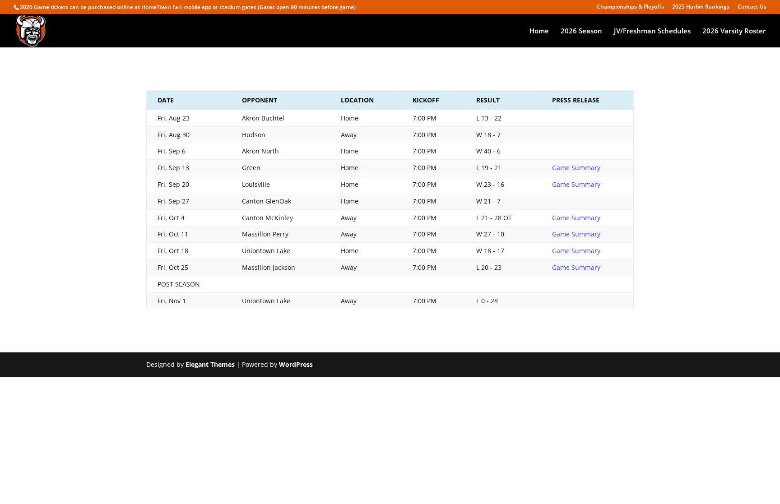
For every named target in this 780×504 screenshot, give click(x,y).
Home (539, 31)
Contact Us (752, 7)
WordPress (296, 364)
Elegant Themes (210, 364)
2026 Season (581, 31)
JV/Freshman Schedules (652, 31)
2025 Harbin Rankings (700, 7)
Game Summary (576, 167)
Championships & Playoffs (630, 7)
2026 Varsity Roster (734, 31)
